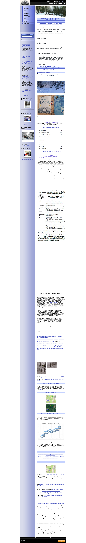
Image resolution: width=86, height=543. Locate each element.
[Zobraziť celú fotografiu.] (27, 104)
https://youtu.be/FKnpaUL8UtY (57, 489)
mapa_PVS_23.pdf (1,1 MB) (46, 151)
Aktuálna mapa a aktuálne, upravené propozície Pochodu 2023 (27, 77)
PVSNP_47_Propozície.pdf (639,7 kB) (50, 152)
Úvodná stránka (49, 1)
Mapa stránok (56, 1)
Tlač (63, 1)
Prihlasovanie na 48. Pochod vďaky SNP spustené (26, 45)
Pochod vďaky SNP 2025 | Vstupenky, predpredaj (46, 66)
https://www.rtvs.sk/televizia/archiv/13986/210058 (45, 341)
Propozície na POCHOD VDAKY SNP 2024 (51, 69)
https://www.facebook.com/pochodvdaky (50, 127)
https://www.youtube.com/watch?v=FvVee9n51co (51, 491)
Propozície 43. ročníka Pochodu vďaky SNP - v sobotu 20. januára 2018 (51, 503)
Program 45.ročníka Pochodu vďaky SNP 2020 (50, 383)
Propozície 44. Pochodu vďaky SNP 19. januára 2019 (50, 451)
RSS (60, 1)
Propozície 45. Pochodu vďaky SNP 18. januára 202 (50, 413)
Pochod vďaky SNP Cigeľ (50, 24)
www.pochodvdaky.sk (53, 302)
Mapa (42, 377)
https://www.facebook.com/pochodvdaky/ (50, 458)
